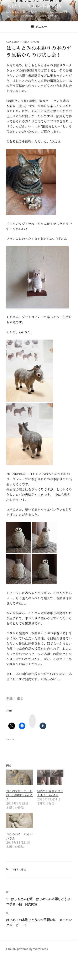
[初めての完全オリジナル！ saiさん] (50, 777)
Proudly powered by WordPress (27, 949)
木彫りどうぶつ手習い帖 (33, 6)
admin (35, 42)
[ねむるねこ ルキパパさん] (19, 820)
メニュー (41, 26)
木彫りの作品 (19, 869)
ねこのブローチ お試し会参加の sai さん (19, 795)
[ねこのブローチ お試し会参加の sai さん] (19, 777)
